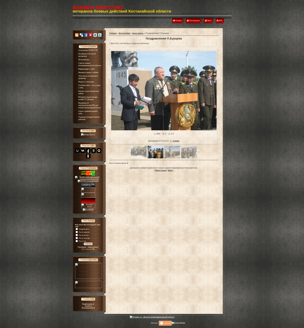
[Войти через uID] (77, 150)
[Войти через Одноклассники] (88, 156)
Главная (113, 33)
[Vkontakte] (95, 35)
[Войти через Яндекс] (93, 150)
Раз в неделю (84, 232)
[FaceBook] (86, 35)
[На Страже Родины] (88, 195)
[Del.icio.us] (81, 35)
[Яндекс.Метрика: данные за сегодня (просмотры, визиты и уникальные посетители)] (178, 323)
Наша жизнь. (138, 33)
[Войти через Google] (99, 150)
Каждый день (84, 229)
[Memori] (90, 35)
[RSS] (77, 35)
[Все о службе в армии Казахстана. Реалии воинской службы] (88, 179)
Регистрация (161, 170)
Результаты (82, 247)
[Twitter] (99, 35)
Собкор (176, 141)
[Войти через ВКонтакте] (82, 150)
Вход (170, 170)
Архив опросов (93, 247)
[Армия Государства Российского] (88, 190)
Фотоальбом (124, 33)
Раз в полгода (84, 238)
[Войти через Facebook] (88, 150)
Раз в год (82, 241)
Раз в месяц (84, 235)
